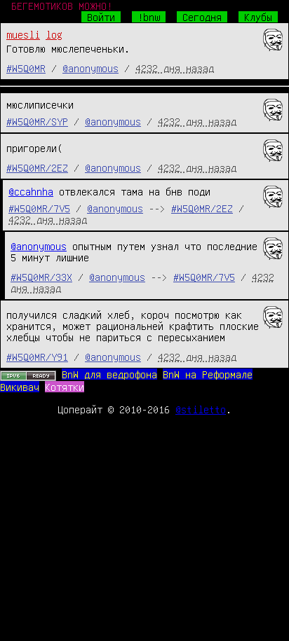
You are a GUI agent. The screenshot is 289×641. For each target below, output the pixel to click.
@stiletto (200, 409)
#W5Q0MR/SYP (37, 121)
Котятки (64, 386)
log (54, 34)
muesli (23, 34)
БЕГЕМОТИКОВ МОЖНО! (61, 5)
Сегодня (202, 16)
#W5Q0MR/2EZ (37, 167)
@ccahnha (30, 191)
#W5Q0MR (26, 68)
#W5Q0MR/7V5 (39, 208)
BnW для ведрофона (109, 374)
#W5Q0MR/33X (41, 276)
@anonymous (90, 68)
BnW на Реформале (208, 374)
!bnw (148, 16)
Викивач (19, 386)
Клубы (258, 16)
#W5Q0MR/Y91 (37, 356)
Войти (101, 16)
